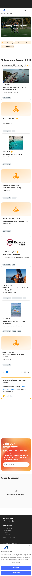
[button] (18, 65)
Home (3, 13)
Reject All (16, 568)
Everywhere (17, 28)
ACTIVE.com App (8, 528)
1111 (25, 372)
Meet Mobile (6, 535)
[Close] (30, 546)
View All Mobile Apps (9, 537)
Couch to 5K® (7, 530)
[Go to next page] (28, 372)
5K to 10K (5, 533)
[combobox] (7, 65)
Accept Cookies (16, 572)
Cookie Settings (16, 563)
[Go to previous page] (3, 372)
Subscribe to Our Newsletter (11, 543)
